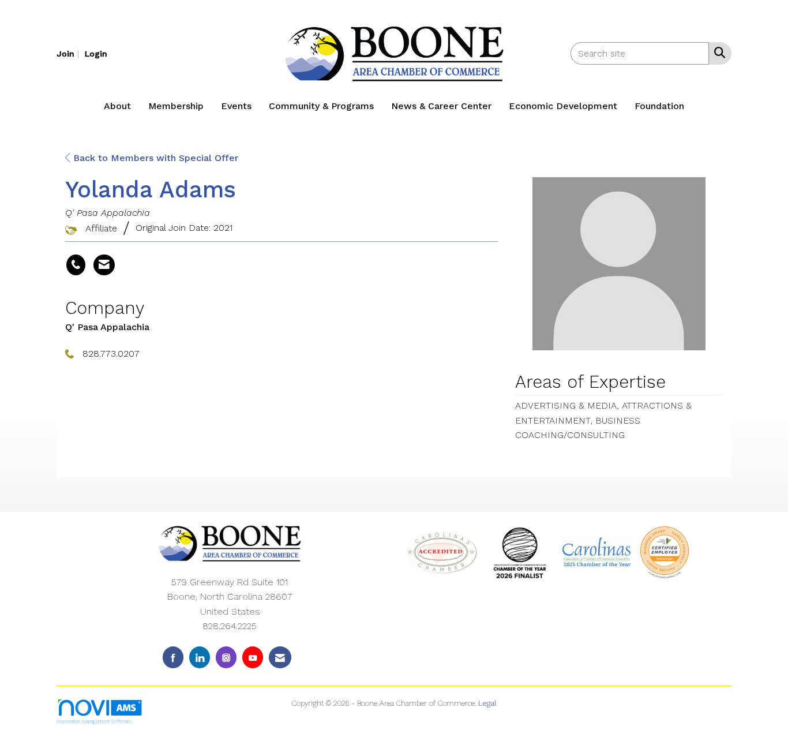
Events (236, 105)
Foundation (659, 105)
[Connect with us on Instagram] (226, 657)
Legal (487, 703)
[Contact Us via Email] (280, 657)
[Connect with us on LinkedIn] (199, 657)
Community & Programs (321, 105)
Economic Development (563, 105)
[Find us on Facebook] (173, 657)
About (117, 105)
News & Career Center (441, 105)
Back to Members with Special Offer (154, 157)
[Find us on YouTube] (252, 657)
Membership (176, 105)
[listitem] (69, 53)
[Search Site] (717, 52)
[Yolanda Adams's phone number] (76, 264)
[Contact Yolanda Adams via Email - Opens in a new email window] (104, 264)
